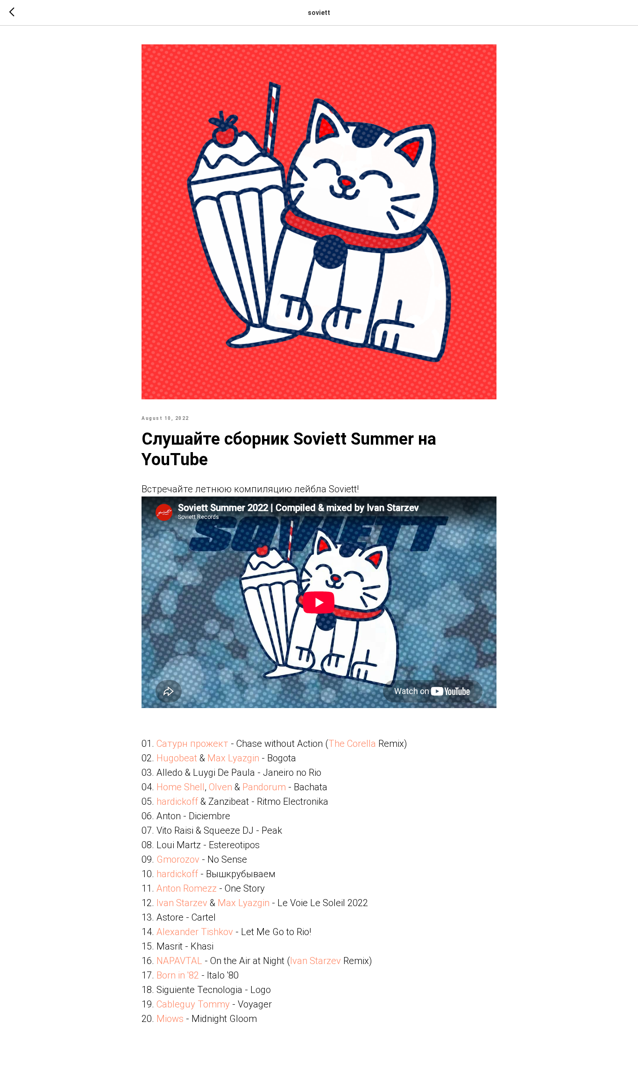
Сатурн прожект (192, 743)
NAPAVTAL (179, 960)
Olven (220, 787)
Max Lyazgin (233, 758)
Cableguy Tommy (193, 1004)
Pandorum (264, 787)
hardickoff (177, 801)
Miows (170, 1018)
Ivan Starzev (181, 902)
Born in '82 (177, 975)
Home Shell (180, 787)
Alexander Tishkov (194, 931)
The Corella (352, 743)
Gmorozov (177, 859)
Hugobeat (176, 758)
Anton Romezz (186, 888)
